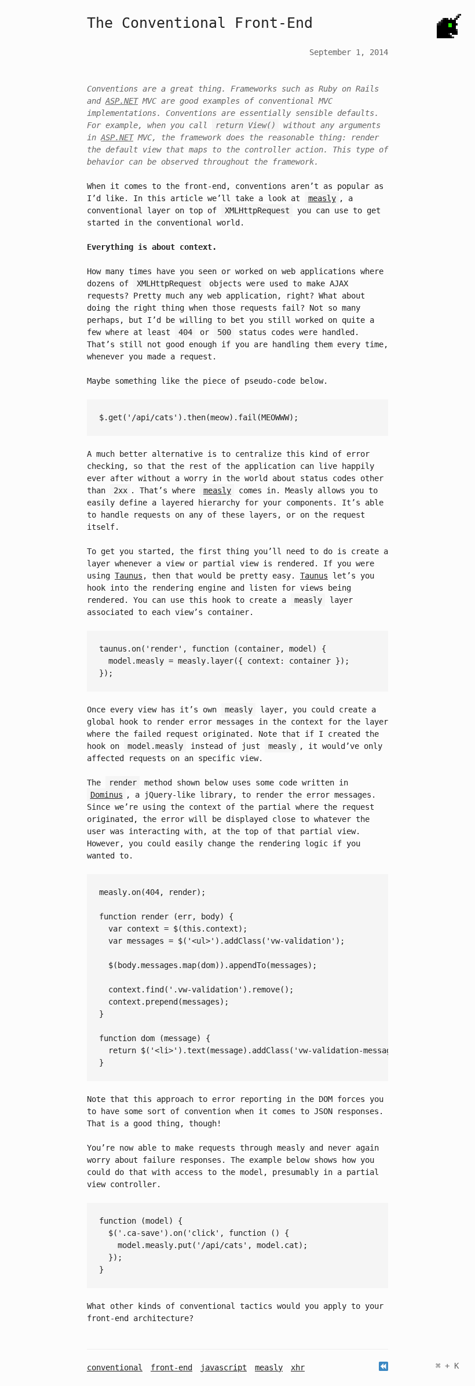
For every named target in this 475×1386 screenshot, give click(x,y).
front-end (171, 1367)
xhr (298, 1367)
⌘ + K (447, 1365)
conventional (114, 1367)
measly (269, 1367)
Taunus (128, 575)
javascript (223, 1367)
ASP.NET (121, 101)
